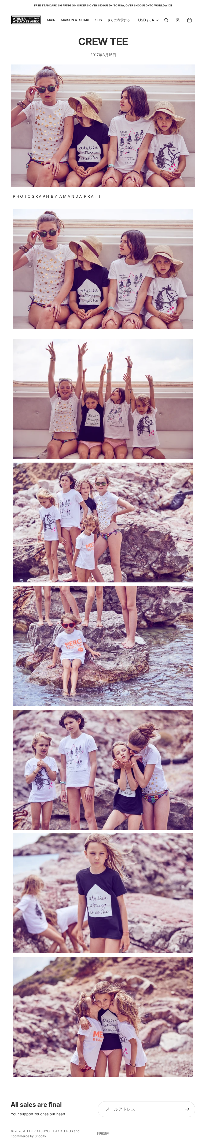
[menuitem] (119, 20)
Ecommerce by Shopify (28, 1136)
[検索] (166, 20)
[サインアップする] (187, 1109)
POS (69, 1131)
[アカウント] (177, 20)
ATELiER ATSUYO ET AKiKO (44, 1131)
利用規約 (103, 1133)
